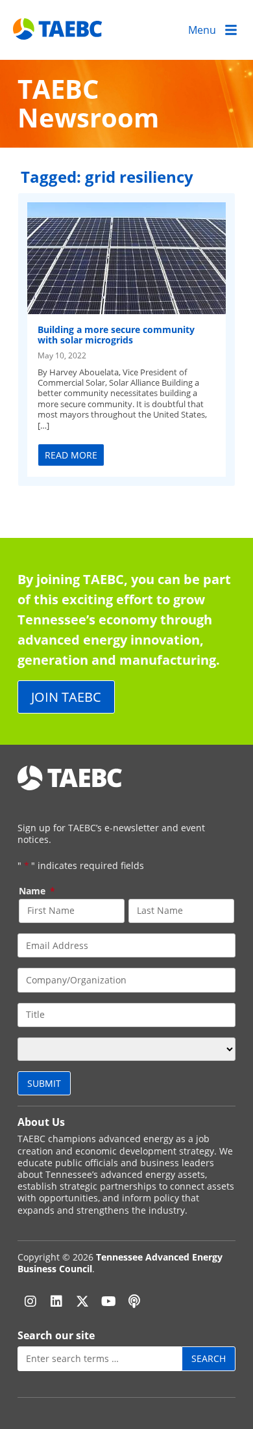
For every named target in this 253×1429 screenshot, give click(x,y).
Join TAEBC (66, 696)
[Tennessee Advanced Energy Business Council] (58, 29)
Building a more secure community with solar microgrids (116, 334)
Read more (71, 455)
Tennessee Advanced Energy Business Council (120, 1263)
